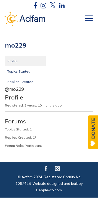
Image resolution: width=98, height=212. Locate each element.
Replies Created (20, 82)
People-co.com (49, 190)
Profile (12, 61)
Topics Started (18, 71)
